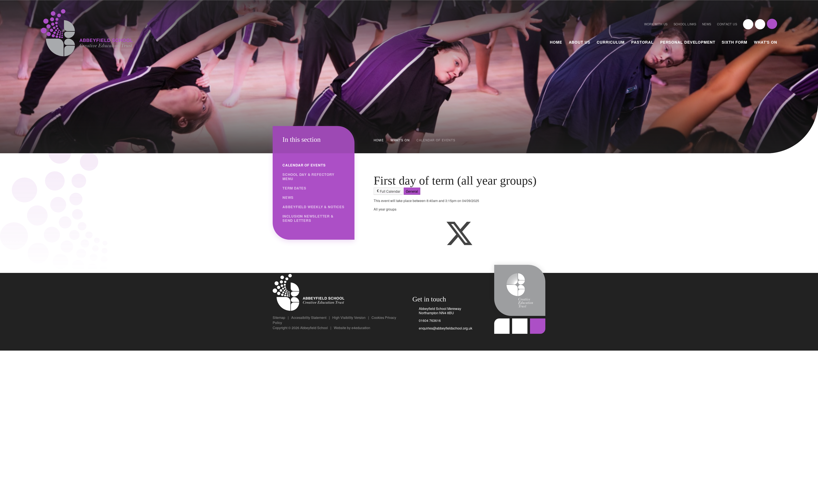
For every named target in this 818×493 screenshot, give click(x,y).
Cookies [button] (378, 317)
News (706, 24)
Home (379, 140)
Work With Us (656, 24)
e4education (360, 327)
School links (685, 24)
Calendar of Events (435, 140)
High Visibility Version (349, 317)
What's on (400, 140)
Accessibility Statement (308, 317)
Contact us (727, 24)
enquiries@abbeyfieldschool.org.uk (445, 328)
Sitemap (279, 317)
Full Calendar (390, 191)
